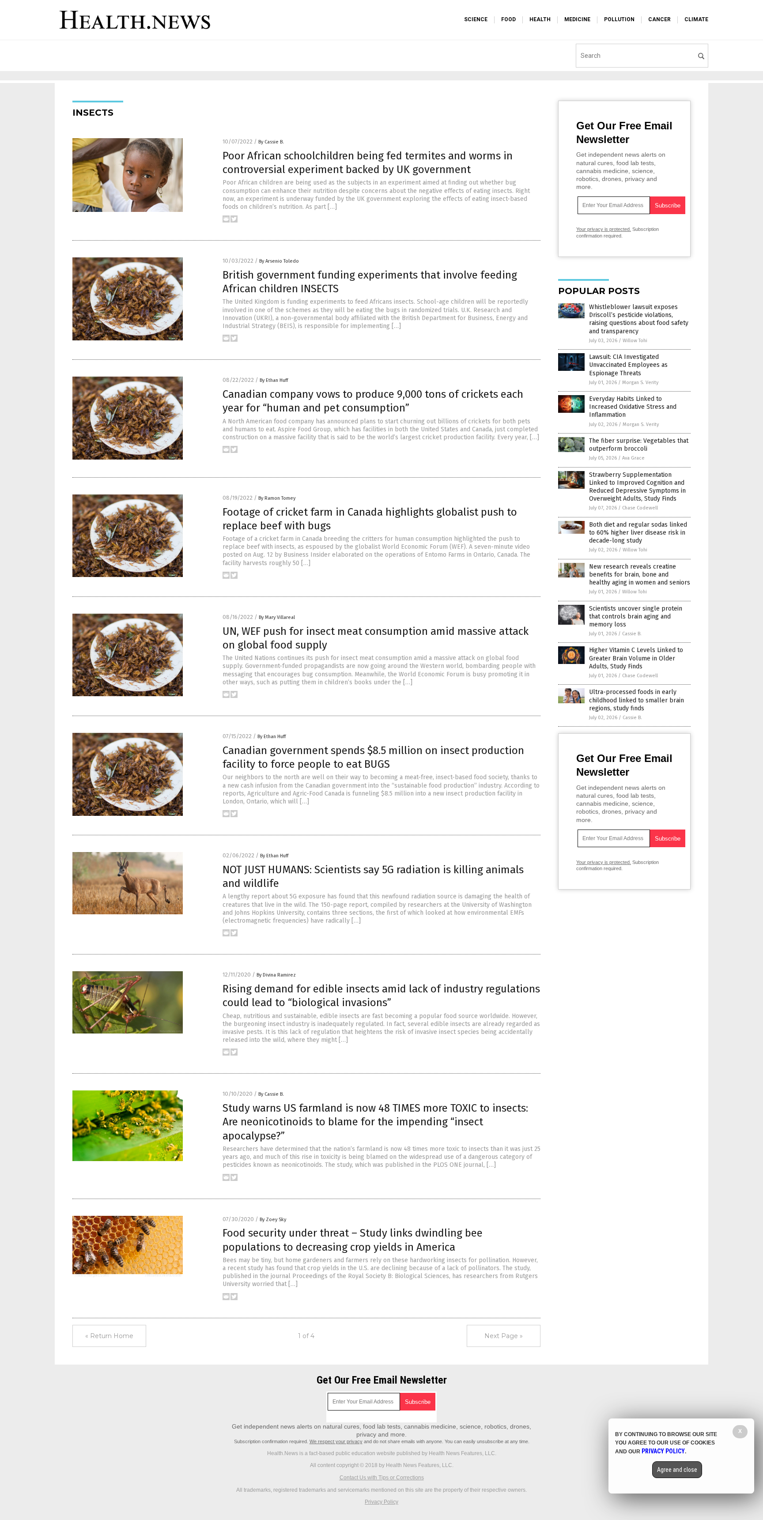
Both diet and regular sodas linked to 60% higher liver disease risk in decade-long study (638, 532)
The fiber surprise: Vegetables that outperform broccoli (638, 445)
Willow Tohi (635, 340)
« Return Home (109, 1336)
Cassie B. (632, 634)
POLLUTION (619, 19)
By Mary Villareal (277, 617)
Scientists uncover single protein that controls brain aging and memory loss (635, 616)
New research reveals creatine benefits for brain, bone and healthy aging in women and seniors (639, 574)
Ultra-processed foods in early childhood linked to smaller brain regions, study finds (636, 700)
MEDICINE (577, 19)
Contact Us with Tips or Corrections (382, 1478)
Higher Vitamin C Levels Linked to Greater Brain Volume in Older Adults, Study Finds (636, 658)
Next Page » (503, 1336)
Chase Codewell (640, 508)
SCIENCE (475, 19)
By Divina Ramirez (276, 975)
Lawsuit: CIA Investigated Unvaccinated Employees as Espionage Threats (628, 365)
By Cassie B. (271, 142)
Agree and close (677, 1469)
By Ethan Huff (274, 380)
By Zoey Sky (273, 1219)
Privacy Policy (381, 1502)
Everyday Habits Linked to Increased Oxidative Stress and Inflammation (632, 407)
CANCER (659, 19)
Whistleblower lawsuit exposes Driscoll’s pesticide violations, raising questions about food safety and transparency (638, 319)
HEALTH (540, 19)
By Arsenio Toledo (279, 261)
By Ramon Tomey (276, 498)
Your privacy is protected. (603, 229)
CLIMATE (696, 19)
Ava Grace (633, 458)
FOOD (508, 19)
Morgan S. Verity (640, 382)
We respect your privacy (336, 1441)
